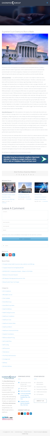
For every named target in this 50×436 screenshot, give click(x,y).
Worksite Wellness (7, 366)
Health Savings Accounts (9, 312)
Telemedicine (6, 352)
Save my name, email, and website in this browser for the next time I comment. (22, 234)
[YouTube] (10, 254)
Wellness (5, 362)
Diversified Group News (8, 305)
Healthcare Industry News (9, 323)
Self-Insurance (6, 348)
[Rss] (19, 414)
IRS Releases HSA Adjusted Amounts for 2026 (14, 278)
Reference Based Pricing (9, 337)
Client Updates (6, 298)
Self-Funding (6, 345)
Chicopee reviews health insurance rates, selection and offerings (8, 197)
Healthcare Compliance (8, 316)
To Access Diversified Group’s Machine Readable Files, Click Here (25, 396)
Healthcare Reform (7, 327)
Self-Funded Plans (7, 341)
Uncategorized (6, 359)
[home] (9, 377)
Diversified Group (7, 302)
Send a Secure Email (25, 391)
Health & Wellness (7, 309)
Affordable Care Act (7, 294)
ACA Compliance (7, 291)
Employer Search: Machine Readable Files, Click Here (24, 403)
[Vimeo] (6, 254)
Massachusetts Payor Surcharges (11, 282)
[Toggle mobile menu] (47, 2)
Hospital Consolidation (8, 334)
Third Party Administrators (9, 355)
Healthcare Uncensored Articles (10, 330)
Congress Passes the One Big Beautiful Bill (13, 267)
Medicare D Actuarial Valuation (10, 275)
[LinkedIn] (13, 254)
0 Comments (28, 199)
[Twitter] (3, 254)
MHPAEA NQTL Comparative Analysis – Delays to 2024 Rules (41, 197)
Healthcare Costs (7, 319)
